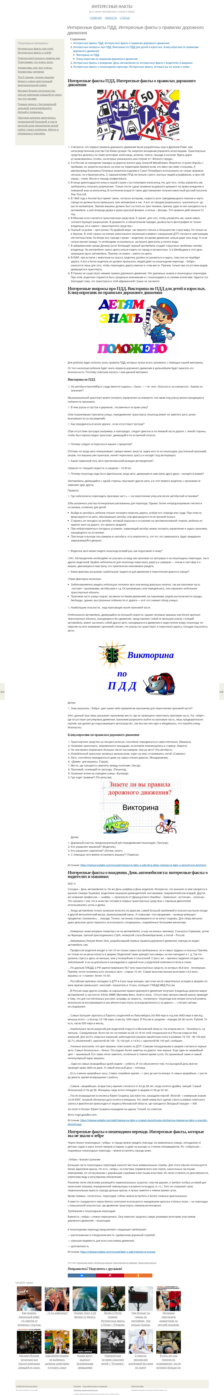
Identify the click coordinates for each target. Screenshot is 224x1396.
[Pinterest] (110, 1275)
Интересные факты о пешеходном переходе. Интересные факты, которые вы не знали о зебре (131, 67)
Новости (111, 17)
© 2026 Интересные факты (26, 1386)
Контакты (77, 1386)
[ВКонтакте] (82, 1275)
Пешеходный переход (147, 1262)
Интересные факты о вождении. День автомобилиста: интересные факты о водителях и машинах (133, 63)
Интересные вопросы (103, 1262)
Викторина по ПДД (87, 55)
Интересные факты (112, 6)
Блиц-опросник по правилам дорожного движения (107, 59)
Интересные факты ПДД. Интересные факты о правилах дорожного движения (121, 43)
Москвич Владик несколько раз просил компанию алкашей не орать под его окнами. (40, 94)
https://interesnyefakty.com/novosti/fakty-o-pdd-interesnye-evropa (117, 1252)
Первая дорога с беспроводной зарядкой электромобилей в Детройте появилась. (37, 108)
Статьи (125, 17)
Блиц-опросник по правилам (125, 1262)
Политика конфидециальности (86, 1390)
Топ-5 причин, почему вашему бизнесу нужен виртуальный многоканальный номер (36, 81)
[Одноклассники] (138, 1275)
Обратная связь (137, 1386)
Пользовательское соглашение (94, 1386)
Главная (96, 17)
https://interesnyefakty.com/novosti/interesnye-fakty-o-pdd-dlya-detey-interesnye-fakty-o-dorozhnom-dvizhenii (143, 865)
